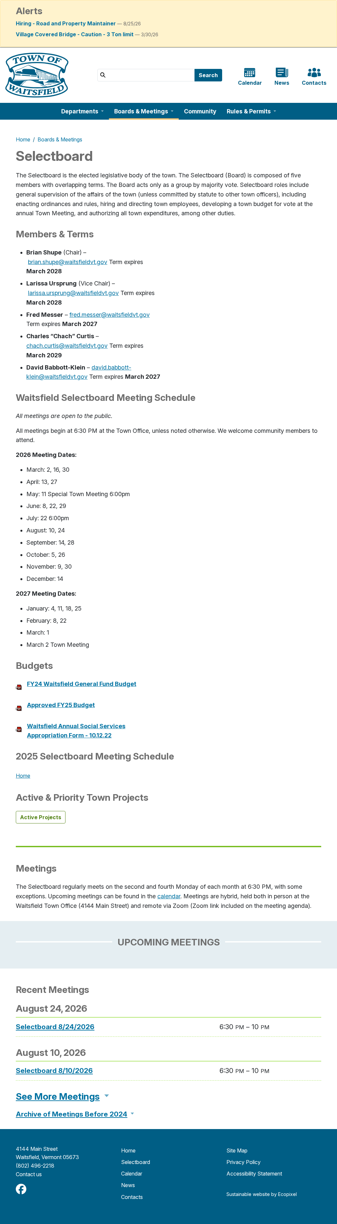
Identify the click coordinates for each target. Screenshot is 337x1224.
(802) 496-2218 (35, 1165)
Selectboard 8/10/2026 (54, 1070)
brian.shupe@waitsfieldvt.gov (67, 261)
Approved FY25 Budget (61, 705)
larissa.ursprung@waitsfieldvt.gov (73, 292)
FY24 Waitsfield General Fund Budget (81, 683)
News (128, 1185)
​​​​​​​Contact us (29, 1174)
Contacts (132, 1197)
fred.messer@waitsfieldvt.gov (109, 314)
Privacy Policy (243, 1162)
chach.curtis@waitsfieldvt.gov (67, 345)
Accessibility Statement (254, 1173)
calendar (168, 896)
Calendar (131, 1173)
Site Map (236, 1150)
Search (208, 75)
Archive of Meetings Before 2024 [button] (71, 1114)
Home (23, 139)
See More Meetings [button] (58, 1096)
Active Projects (40, 817)
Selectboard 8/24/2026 (55, 1027)
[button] (82, 111)
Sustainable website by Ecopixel (261, 1194)
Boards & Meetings (60, 139)
